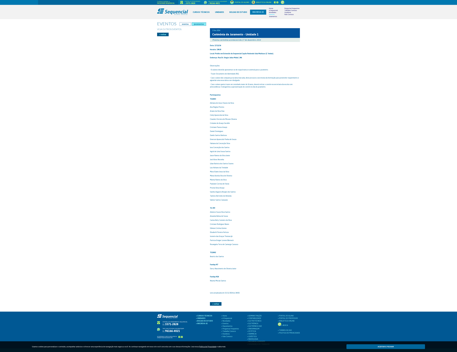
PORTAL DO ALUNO (241, 2)
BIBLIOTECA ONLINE (263, 2)
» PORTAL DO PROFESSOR (288, 318)
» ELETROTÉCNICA (254, 321)
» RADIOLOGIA (252, 339)
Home (271, 8)
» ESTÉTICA (251, 331)
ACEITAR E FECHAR (386, 347)
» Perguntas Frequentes (230, 329)
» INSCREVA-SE (202, 323)
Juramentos (273, 16)
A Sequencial (273, 10)
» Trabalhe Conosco (228, 331)
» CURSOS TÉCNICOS (204, 316)
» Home (224, 316)
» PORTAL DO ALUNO (286, 316)
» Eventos (224, 323)
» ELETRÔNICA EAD (254, 326)
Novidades (272, 12)
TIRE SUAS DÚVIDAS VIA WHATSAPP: (173, 330)
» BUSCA (284, 325)
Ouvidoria (287, 12)
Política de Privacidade (207, 347)
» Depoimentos (226, 326)
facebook (275, 2)
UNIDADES (219, 12)
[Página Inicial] (173, 10)
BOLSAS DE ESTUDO (238, 12)
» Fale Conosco (226, 336)
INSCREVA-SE (258, 12)
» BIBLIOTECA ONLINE (286, 321)
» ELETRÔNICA (252, 323)
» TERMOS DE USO (285, 330)
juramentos (199, 24)
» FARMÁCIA (251, 334)
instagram (277, 2)
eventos (185, 24)
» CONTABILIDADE (254, 318)
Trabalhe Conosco (290, 10)
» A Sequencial (226, 318)
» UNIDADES (200, 318)
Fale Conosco (289, 14)
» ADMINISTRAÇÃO (254, 316)
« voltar (162, 34)
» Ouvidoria (225, 334)
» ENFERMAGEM (253, 329)
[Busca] (282, 2)
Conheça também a (166, 2)
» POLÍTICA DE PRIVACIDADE (289, 333)
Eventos (271, 14)
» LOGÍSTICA (252, 336)
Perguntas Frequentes (291, 8)
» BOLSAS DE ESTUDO (204, 321)
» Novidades (225, 321)
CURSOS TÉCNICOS (201, 12)
